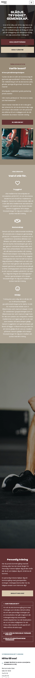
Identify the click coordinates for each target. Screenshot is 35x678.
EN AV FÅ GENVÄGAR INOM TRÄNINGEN (15, 639)
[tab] (17, 604)
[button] (17, 42)
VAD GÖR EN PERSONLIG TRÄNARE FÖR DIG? (18, 634)
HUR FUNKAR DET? (12, 604)
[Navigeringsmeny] (31, 2)
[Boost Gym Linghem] (4, 2)
